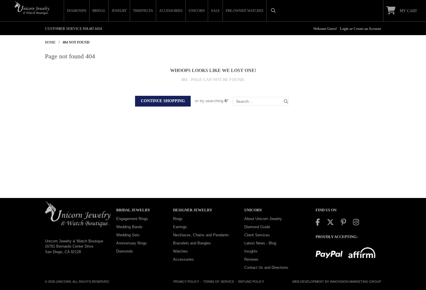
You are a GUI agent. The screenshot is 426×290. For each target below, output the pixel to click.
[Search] (286, 101)
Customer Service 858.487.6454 (73, 29)
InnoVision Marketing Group (355, 281)
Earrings (180, 227)
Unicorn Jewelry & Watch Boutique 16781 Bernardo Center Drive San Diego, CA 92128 (74, 246)
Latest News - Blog (260, 243)
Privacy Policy (186, 281)
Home (50, 42)
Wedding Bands (129, 227)
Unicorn (63, 281)
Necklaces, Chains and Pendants (201, 235)
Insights (251, 251)
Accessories (183, 259)
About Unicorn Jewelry (263, 219)
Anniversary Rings (131, 243)
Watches (180, 251)
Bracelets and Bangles (192, 243)
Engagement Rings (132, 219)
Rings (178, 219)
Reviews (251, 259)
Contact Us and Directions (266, 267)
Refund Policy (251, 281)
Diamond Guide (257, 227)
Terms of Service (218, 281)
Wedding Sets (128, 235)
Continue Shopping (163, 101)
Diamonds (124, 251)
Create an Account (367, 29)
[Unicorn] (32, 8)
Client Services (257, 235)
